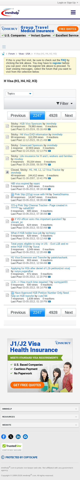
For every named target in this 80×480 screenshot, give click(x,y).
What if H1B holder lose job (26, 233)
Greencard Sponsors (31, 145)
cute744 (42, 295)
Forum (12, 54)
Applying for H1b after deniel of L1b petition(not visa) (40, 268)
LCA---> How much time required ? (30, 282)
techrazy (51, 233)
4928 (53, 115)
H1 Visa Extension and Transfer (29, 257)
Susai (36, 246)
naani (37, 183)
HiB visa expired (20, 183)
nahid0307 (28, 208)
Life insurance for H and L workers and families (46, 156)
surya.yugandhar (23, 271)
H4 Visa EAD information (34, 134)
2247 (37, 115)
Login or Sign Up (66, 2)
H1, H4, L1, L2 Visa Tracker (45, 169)
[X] (12, 438)
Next (69, 115)
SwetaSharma (61, 194)
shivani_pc (17, 222)
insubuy (18, 159)
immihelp (51, 123)
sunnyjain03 (60, 282)
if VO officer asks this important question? (38, 219)
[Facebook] (4, 438)
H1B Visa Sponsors (31, 123)
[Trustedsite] (12, 450)
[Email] (26, 438)
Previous (18, 115)
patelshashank (59, 257)
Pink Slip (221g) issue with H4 (32, 194)
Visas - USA (24, 54)
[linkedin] (19, 438)
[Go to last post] (49, 129)
